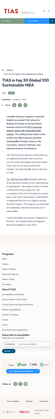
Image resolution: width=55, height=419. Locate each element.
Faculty (5, 320)
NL (44, 11)
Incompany (6, 284)
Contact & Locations (10, 314)
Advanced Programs (10, 274)
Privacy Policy (44, 401)
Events (4, 325)
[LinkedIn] (15, 384)
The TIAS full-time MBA (17, 179)
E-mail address (10, 344)
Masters (5, 264)
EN (49, 11)
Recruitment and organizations (15, 330)
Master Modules (9, 269)
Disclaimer (29, 401)
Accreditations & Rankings (13, 294)
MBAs (4, 259)
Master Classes (8, 279)
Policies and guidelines (11, 309)
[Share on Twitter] (20, 105)
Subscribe (7, 351)
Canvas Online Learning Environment (17, 304)
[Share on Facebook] (25, 105)
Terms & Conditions (13, 401)
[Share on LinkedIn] (14, 105)
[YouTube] (26, 384)
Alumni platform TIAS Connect (14, 299)
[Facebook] (20, 384)
